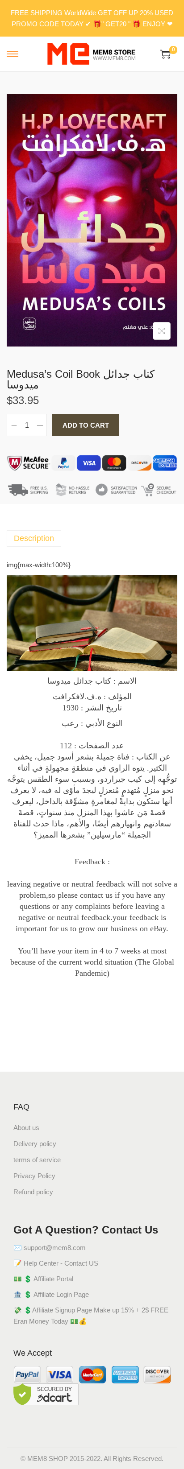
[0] (165, 54)
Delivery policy (34, 1143)
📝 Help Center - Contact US (55, 1263)
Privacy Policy (34, 1176)
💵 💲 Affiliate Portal (43, 1279)
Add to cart (86, 425)
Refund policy (33, 1192)
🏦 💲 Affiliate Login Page (51, 1294)
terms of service (37, 1160)
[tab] (92, 538)
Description (34, 538)
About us (26, 1127)
